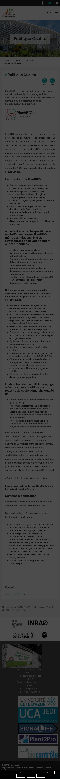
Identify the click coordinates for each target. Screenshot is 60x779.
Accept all (30, 776)
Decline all (20, 776)
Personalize (40, 776)
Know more (50, 772)
